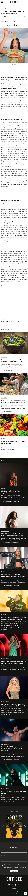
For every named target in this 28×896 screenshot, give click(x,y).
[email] (2, 25)
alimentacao (9, 321)
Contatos (14, 888)
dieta (3, 321)
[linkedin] (10, 25)
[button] (25, 826)
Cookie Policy (14, 893)
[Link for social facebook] (12, 885)
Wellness (4, 8)
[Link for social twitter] (9, 885)
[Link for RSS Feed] (19, 885)
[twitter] (12, 25)
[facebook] (5, 25)
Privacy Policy (23, 867)
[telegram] (17, 25)
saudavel (18, 321)
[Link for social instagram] (15, 885)
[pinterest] (7, 25)
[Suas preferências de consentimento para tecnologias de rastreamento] (25, 893)
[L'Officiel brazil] (14, 2)
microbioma (4, 101)
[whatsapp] (14, 25)
